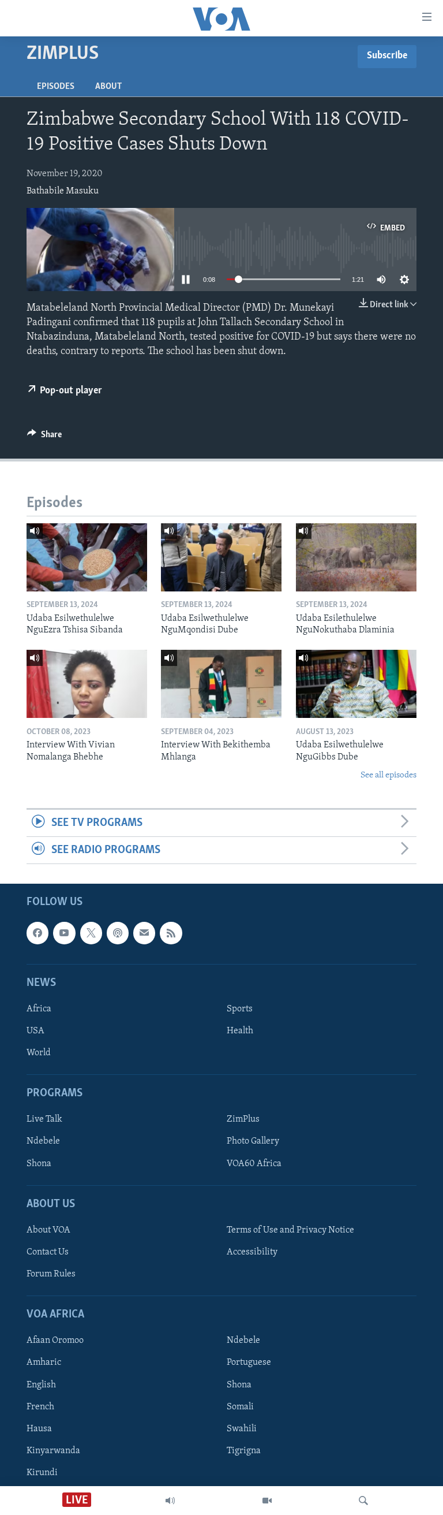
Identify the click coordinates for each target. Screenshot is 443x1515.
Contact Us (48, 1252)
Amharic (44, 1363)
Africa (39, 1009)
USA (35, 1031)
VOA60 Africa (254, 1163)
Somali (240, 1407)
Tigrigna (244, 1451)
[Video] (267, 1500)
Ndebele (43, 1142)
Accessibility (252, 1252)
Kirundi (42, 1472)
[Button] (44, 437)
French (40, 1407)
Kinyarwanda (53, 1451)
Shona (39, 1163)
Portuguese (249, 1363)
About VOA (48, 1230)
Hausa (39, 1429)
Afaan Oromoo (55, 1341)
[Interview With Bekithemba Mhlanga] (221, 684)
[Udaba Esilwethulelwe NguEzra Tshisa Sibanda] (87, 557)
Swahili (242, 1429)
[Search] (363, 1500)
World (39, 1053)
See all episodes (388, 775)
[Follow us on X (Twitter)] (91, 933)
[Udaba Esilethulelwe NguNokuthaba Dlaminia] (356, 557)
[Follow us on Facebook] (37, 933)
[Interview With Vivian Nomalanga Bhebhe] (87, 684)
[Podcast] (118, 933)
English (41, 1385)
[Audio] (170, 1500)
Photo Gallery (253, 1142)
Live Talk (44, 1120)
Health (240, 1031)
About (108, 86)
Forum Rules (51, 1274)
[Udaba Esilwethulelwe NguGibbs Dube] (356, 684)
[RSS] (171, 933)
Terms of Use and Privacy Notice (290, 1230)
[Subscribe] (144, 933)
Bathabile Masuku (63, 191)
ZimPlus (243, 1120)
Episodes (55, 86)
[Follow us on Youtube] (64, 933)
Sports (240, 1009)
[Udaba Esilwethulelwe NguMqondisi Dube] (221, 557)
